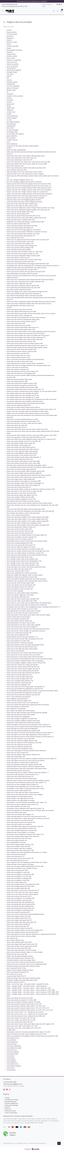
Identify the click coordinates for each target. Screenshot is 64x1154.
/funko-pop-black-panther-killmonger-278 (20, 228)
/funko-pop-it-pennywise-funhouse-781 (19, 633)
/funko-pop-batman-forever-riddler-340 (19, 621)
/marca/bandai (11, 1040)
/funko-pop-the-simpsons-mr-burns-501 (19, 744)
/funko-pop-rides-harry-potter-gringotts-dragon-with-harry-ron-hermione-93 (31, 439)
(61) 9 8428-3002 (47, 5)
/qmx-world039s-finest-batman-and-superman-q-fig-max (25, 826)
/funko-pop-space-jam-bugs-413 (17, 425)
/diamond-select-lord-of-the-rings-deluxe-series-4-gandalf (25, 198)
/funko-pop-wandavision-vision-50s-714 (19, 160)
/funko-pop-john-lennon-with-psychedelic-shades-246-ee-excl (26, 218)
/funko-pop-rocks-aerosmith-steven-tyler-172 (21, 545)
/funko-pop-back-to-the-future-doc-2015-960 (21, 493)
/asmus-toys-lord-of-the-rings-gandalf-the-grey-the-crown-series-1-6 (29, 186)
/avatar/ (9, 114)
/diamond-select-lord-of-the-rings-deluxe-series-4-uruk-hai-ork (27, 196)
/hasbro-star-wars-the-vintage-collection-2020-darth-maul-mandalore (29, 190)
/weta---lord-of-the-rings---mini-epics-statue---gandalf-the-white (27, 984)
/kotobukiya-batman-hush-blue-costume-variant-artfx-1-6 (25, 389)
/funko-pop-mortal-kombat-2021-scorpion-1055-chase (24, 259)
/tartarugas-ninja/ (12, 132)
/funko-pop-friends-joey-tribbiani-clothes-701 (21, 527)
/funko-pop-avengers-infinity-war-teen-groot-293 (22, 932)
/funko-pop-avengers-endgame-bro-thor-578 (21, 499)
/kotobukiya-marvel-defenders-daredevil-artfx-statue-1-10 (25, 834)
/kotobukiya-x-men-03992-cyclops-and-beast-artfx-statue (25, 788)
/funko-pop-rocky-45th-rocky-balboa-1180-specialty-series (25, 156)
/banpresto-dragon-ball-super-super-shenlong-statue (23, 978)
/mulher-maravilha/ (12, 46)
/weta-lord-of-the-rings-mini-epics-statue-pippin (22, 649)
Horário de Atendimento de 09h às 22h (14, 6)
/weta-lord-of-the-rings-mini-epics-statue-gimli (22, 778)
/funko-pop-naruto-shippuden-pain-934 (19, 283)
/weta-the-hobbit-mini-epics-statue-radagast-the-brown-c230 (26, 1034)
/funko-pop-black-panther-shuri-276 (18, 224)
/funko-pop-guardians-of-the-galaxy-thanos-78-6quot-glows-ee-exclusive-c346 (32, 1036)
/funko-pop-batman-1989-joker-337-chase (20, 595)
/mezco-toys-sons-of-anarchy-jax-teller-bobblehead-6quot (25, 914)
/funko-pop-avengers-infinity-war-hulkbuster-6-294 (23, 884)
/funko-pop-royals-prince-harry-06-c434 (20, 1022)
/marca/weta (11, 1058)
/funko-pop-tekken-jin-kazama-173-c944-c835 (21, 1000)
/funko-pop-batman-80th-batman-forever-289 (21, 311)
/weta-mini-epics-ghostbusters (16, 150)
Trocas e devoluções (11, 1113)
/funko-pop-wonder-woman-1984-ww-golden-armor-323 (25, 639)
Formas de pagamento (11, 1103)
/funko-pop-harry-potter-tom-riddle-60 (19, 824)
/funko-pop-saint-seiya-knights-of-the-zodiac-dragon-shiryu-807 (27, 519)
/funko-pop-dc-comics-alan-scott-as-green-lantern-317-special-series (29, 603)
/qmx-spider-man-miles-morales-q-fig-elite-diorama (23, 501)
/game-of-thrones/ (12, 88)
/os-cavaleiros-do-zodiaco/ (15, 134)
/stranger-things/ (12, 72)
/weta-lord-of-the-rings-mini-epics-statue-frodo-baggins (25, 794)
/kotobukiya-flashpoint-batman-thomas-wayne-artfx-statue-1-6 (27, 345)
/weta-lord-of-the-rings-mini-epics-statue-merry (22, 647)
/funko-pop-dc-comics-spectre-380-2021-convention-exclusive (27, 231)
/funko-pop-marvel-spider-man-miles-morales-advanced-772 (26, 337)
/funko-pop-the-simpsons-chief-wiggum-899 (21, 373)
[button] (57, 11)
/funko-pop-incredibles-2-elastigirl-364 (19, 878)
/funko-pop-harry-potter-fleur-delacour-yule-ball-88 (23, 694)
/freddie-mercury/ (12, 140)
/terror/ (9, 44)
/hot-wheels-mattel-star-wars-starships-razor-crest (23, 395)
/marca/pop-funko (12, 1054)
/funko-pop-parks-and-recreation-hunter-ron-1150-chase (25, 251)
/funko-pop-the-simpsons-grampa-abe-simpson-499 (23, 730)
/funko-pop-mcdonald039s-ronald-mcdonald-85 (22, 453)
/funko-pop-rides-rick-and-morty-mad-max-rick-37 (23, 890)
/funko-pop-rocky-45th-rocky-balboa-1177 (20, 243)
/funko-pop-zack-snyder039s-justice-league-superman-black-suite (28, 263)
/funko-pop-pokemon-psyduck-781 (18, 369)
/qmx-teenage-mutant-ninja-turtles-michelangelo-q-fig (24, 561)
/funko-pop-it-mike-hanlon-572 (16, 882)
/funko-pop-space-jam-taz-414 (16, 427)
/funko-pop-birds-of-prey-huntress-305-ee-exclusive (23, 655)
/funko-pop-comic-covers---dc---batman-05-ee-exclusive (25, 1012)
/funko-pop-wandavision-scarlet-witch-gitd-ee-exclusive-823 (26, 168)
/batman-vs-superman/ (14, 60)
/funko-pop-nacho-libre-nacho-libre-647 (19, 309)
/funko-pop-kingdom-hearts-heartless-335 (20, 958)
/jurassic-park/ (11, 90)
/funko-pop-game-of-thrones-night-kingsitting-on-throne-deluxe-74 (28, 734)
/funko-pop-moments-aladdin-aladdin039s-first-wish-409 (25, 866)
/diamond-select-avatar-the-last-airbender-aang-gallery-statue (26, 465)
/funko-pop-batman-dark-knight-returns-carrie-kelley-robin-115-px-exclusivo (31, 313)
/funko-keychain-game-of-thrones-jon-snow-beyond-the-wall (26, 816)
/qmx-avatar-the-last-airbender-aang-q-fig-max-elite (23, 287)
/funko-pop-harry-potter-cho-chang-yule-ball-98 (22, 665)
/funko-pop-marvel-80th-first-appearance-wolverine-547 (25, 689)
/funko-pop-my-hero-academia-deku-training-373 (22, 784)
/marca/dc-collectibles (14, 1046)
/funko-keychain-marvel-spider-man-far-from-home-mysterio (26, 317)
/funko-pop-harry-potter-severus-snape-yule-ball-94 (23, 669)
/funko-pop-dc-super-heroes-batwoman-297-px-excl (23, 216)
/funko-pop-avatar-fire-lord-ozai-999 (18, 325)
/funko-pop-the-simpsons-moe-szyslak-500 (20, 738)
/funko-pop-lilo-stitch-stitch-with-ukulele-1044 (21, 349)
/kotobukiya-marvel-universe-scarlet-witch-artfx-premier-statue (27, 541)
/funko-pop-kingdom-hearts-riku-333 (18, 916)
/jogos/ (9, 48)
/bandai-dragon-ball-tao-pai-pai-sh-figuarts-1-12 (22, 637)
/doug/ (9, 106)
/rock (8, 142)
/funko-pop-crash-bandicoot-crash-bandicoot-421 (23, 774)
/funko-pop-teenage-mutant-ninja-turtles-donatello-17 (24, 457)
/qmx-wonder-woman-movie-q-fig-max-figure (21, 936)
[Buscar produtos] (53, 11)
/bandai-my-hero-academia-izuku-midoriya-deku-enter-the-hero (27, 581)
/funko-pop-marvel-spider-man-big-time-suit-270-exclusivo (25, 333)
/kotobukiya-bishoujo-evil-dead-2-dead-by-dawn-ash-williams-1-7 (28, 772)
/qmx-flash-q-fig (12, 938)
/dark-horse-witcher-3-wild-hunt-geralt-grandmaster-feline (25, 645)
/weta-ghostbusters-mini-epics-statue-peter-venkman (24, 611)
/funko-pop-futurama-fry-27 (15, 856)
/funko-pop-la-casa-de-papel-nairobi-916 (20, 677)
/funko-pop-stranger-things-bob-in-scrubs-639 (21, 830)
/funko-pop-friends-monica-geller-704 (19, 445)
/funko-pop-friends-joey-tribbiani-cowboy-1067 (22, 383)
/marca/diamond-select (14, 1048)
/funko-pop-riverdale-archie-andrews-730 (20, 681)
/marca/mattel (11, 1070)
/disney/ (9, 98)
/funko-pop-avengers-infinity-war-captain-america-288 (24, 764)
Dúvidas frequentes (10, 1101)
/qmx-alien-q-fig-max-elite (15, 166)
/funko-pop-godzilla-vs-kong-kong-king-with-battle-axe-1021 (26, 437)
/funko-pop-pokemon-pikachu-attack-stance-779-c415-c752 (26, 1006)
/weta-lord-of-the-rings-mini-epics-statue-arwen (22, 204)
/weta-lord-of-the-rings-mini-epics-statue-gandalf (22, 146)
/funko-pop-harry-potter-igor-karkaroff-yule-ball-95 (23, 673)
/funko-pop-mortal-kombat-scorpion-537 (20, 533)
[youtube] (7, 1090)
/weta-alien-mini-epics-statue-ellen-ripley (20, 361)
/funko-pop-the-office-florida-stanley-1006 (20, 583)
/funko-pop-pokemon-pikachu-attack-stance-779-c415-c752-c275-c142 (30, 1010)
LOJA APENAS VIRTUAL (10, 4)
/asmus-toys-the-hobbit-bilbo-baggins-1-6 (20, 814)
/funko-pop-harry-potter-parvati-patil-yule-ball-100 (23, 667)
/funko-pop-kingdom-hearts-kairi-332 (19, 918)
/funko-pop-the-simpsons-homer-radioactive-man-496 (24, 742)
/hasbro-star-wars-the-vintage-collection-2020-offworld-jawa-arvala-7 (29, 188)
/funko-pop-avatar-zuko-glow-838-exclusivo (21, 447)
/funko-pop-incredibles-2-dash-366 (18, 880)
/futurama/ (10, 110)
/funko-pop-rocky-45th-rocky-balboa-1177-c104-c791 (24, 1028)
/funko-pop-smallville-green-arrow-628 (19, 942)
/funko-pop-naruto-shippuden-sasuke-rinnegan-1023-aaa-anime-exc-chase (30, 208)
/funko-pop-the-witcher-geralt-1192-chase (20, 212)
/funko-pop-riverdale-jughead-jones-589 (19, 543)
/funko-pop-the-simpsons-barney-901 (19, 405)
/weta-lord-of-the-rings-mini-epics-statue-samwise (23, 792)
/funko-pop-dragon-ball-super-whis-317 (19, 920)
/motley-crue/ (11, 112)
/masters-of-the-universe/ (15, 96)
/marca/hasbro (11, 1060)
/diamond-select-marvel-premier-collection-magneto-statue (25, 766)
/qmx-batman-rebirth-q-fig (15, 940)
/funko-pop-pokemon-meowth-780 (18, 353)
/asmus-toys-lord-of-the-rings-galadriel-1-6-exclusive (24, 230)
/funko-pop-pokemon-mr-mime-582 (18, 641)
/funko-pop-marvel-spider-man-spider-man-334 (22, 495)
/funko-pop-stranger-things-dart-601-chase (20, 886)
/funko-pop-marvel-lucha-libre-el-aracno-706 (21, 341)
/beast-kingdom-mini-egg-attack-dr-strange (20, 800)
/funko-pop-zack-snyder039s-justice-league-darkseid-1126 (25, 281)
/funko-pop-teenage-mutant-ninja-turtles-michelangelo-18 (25, 483)
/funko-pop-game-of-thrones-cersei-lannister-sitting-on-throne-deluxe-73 (30, 736)
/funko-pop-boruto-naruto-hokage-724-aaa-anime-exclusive (26, 631)
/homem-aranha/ (12, 56)
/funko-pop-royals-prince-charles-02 (18, 924)
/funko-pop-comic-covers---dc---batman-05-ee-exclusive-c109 (27, 1014)
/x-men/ (9, 120)
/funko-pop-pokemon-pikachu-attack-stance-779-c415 (24, 1004)
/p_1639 (9, 148)
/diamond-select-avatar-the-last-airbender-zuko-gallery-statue (26, 267)
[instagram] (10, 1090)
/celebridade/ (11, 84)
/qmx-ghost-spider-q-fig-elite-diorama (19, 289)
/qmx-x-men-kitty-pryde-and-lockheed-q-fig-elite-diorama (25, 359)
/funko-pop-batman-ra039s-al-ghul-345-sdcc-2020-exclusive (26, 579)
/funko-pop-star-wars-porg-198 (17, 954)
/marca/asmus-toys (13, 1038)
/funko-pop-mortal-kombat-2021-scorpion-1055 (22, 269)
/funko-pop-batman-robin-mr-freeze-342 (20, 589)
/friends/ (9, 102)
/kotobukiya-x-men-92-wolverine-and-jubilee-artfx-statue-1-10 (27, 802)
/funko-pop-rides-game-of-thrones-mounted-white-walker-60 (26, 750)
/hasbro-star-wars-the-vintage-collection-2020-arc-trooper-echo (27, 192)
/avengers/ (10, 94)
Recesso (7, 1107)
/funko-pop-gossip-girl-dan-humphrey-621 (20, 906)
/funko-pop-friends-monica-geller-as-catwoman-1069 (24, 481)
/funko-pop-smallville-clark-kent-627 (18, 912)
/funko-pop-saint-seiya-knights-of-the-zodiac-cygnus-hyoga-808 (27, 521)
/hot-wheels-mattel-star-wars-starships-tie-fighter (22, 393)
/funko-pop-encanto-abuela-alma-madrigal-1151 (22, 245)
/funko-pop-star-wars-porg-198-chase (19, 948)
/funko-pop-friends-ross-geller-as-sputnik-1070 (22, 385)
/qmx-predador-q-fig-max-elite (16, 170)
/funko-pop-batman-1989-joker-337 (18, 597)
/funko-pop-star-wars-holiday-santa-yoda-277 (21, 321)
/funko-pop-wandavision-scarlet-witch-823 (20, 261)
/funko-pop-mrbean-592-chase (16, 812)
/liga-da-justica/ (12, 32)
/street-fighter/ (11, 68)
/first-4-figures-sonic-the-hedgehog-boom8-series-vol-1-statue (27, 852)
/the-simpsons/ (11, 124)
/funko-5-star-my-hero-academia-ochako (20, 748)
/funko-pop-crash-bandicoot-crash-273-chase (21, 950)
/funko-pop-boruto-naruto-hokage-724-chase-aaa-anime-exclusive (28, 629)
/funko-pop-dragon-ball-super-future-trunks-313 (22, 944)
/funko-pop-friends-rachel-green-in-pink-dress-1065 (23, 461)
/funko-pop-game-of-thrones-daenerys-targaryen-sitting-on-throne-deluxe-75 (31, 758)
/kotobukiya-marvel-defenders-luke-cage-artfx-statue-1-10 (25, 808)
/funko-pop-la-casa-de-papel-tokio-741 (19, 675)
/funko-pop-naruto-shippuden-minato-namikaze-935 (23, 255)
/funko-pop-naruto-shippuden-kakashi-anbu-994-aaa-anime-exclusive (29, 303)
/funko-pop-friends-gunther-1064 (17, 381)
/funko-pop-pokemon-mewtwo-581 (18, 619)
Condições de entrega (11, 1099)
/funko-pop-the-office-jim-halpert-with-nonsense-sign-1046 (26, 509)
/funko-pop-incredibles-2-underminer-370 (20, 910)
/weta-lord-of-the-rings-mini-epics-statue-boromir (23, 613)
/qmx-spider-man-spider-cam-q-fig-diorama (21, 710)
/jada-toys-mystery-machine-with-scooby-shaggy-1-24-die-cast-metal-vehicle (31, 391)
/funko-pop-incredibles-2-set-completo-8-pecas (22, 868)
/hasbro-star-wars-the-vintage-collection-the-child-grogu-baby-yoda (28, 365)
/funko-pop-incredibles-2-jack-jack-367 (19, 900)
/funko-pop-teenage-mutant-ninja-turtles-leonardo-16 (24, 293)
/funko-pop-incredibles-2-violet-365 (18, 872)
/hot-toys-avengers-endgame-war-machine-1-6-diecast (24, 182)
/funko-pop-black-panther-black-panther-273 (21, 235)
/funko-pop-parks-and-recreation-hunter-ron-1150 (22, 253)
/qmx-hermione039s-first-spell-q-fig (18, 806)
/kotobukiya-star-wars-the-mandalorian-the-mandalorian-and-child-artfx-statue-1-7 (33, 265)
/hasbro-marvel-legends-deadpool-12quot (20, 970)
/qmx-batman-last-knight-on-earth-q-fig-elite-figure (23, 513)
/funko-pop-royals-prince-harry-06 (18, 926)
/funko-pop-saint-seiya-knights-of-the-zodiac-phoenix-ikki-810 (27, 555)
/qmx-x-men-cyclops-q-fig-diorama (18, 515)
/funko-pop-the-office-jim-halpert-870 (19, 700)
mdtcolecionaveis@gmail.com (12, 1084)
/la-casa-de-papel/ (12, 130)
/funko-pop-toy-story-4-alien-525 (17, 752)
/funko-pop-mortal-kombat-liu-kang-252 (20, 928)
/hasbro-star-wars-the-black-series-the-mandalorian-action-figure (27, 411)
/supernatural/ (11, 126)
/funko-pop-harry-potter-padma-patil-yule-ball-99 (22, 671)
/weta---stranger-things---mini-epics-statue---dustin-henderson (27, 986)
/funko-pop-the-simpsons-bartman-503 (19, 746)
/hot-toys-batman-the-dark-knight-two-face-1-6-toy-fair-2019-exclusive (29, 659)
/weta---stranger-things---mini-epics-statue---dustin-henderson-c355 (29, 988)
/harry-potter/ (11, 58)
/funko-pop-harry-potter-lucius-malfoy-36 (20, 858)
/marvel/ (9, 80)
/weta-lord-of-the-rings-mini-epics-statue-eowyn (22, 206)
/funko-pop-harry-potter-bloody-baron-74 (20, 776)
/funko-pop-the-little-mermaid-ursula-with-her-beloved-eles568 (27, 712)
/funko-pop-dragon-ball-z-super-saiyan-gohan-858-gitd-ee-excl (27, 291)
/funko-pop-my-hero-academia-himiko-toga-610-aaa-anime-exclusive (29, 475)
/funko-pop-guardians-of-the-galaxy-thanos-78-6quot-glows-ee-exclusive (30, 810)
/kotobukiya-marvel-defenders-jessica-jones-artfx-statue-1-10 (26, 782)
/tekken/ (9, 40)
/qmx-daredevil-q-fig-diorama (16, 708)
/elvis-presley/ (11, 138)
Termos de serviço (10, 1111)
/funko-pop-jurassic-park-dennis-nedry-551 (20, 908)
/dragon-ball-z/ (11, 54)
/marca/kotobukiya (13, 1052)
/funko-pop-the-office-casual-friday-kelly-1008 (22, 601)
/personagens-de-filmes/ (14, 50)
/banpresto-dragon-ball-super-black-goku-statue (22, 980)
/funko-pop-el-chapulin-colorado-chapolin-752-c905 (23, 1002)
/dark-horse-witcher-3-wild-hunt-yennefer (20, 643)
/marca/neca (10, 1068)
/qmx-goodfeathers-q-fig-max (16, 842)
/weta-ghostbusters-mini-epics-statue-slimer (21, 623)
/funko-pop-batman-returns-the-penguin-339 (21, 585)
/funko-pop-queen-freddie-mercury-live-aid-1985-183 (24, 441)
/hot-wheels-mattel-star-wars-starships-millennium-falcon (25, 401)
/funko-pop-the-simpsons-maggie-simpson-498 (22, 740)
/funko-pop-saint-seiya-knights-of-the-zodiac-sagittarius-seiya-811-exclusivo (31, 331)
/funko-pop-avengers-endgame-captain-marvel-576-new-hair (26, 663)
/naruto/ (9, 30)
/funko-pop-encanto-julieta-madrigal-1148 (20, 247)
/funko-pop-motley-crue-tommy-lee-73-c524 (21, 1018)
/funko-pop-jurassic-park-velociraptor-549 (20, 850)
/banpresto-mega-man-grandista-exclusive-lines (22, 577)
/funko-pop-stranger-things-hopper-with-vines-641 (23, 836)
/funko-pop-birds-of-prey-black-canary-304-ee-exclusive (25, 657)
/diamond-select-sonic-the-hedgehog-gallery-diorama (24, 200)
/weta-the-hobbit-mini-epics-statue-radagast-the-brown (24, 202)
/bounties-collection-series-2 (16, 982)
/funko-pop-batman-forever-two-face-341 (20, 587)
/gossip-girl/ (10, 104)
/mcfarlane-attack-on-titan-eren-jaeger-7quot (21, 960)
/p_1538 (9, 307)
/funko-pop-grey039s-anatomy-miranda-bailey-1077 (23, 421)
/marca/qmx (10, 1056)
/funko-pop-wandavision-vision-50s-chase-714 (21, 158)
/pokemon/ (10, 36)
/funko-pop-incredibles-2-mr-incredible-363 (20, 898)
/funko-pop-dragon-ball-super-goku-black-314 (21, 922)
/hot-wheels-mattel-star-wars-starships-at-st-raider (23, 397)
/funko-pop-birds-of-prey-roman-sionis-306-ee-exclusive (25, 653)
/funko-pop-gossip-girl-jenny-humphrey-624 (21, 904)
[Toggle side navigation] (2, 11)
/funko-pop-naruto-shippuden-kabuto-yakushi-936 (23, 285)
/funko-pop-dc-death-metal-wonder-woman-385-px (23, 407)
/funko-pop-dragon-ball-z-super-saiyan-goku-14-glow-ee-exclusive (28, 818)
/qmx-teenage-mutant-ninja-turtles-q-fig (19, 557)
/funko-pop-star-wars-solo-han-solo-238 (20, 820)
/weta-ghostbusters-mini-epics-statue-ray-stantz (22, 273)
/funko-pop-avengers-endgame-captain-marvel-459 (23, 720)
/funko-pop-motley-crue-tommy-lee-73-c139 (21, 1020)
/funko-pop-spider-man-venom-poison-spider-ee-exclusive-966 (27, 164)
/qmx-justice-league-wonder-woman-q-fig (20, 844)
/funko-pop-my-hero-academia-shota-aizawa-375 (22, 804)
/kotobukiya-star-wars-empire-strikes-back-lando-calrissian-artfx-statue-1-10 (31, 409)
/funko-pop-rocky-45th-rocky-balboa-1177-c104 (22, 1026)
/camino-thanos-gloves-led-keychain (18, 617)
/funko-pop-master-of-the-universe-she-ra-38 (21, 455)
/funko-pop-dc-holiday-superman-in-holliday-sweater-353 (25, 549)
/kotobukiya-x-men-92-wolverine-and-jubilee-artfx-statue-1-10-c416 (28, 1032)
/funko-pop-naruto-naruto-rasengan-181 (19, 315)
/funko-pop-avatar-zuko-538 (16, 323)
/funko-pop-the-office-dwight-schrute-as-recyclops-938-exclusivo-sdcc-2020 (31, 435)
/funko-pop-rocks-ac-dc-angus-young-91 (20, 539)
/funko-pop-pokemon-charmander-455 (19, 683)
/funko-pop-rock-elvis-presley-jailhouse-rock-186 (22, 419)
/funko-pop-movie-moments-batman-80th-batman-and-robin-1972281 (29, 726)
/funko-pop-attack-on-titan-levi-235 (18, 257)
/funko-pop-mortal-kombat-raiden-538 (19, 529)
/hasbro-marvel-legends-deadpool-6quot (20, 956)
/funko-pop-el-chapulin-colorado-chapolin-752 (21, 537)
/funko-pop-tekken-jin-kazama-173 (18, 972)
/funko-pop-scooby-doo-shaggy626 (18, 716)
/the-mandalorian (12, 144)
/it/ (7, 92)
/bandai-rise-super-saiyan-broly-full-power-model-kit (23, 722)
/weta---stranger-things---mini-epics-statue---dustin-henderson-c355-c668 (31, 990)
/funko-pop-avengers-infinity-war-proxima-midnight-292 (25, 930)
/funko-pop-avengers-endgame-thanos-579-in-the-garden (25, 661)
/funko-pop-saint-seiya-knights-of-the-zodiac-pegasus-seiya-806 (27, 517)
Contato (7, 1097)
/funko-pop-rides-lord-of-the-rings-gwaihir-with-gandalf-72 (25, 687)
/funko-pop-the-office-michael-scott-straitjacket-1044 (24, 523)
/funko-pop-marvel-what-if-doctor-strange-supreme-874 (25, 343)
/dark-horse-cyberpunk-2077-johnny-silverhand (21, 573)
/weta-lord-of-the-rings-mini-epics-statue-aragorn (22, 892)
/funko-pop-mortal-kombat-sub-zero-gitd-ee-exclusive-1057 (26, 271)
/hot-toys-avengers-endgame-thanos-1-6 (20, 180)
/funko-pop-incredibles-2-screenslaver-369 (20, 874)
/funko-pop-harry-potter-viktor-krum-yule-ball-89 (22, 702)
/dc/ (8, 78)
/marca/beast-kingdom (14, 1066)
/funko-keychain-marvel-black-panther (19, 249)
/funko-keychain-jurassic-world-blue (18, 770)
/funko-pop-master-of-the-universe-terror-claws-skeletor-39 (26, 477)
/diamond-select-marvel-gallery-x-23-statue (21, 832)
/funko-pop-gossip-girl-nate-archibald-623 (20, 902)
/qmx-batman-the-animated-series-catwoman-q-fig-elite (24, 295)
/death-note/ (11, 108)
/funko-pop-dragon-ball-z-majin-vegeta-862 (21, 479)
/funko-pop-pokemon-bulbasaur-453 (18, 685)
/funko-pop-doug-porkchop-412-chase (19, 838)
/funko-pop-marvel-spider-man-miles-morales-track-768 (24, 339)
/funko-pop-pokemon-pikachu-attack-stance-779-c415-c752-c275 (28, 1008)
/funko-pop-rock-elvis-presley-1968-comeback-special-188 (25, 471)
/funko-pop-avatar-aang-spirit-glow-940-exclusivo (23, 449)
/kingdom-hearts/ (12, 82)
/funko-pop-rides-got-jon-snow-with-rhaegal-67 (22, 627)
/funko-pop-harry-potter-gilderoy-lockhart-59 (21, 828)
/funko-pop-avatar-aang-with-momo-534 (20, 459)
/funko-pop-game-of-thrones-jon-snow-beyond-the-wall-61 (25, 760)
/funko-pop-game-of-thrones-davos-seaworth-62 (22, 762)
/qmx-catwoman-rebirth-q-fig (16, 968)
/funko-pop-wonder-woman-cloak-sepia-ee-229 (22, 946)
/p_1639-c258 (11, 1030)
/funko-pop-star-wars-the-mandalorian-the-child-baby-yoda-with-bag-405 (30, 511)
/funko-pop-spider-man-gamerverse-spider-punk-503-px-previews (28, 704)
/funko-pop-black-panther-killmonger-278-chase (22, 226)
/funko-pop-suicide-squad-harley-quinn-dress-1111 (22, 327)
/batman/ (9, 52)
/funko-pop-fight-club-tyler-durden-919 (19, 569)
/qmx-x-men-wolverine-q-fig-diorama (18, 696)
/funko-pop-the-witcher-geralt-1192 (18, 214)
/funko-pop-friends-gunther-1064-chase (19, 379)
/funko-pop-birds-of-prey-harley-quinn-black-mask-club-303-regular (28, 615)
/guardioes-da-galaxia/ (14, 70)
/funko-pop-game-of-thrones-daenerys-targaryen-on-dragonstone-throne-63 (31, 934)
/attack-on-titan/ (12, 42)
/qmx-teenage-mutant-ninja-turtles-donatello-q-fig (23, 565)
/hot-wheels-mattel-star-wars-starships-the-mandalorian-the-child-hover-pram (31, 399)
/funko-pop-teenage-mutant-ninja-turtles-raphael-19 (23, 485)
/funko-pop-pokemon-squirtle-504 (18, 706)
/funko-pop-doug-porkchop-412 (17, 840)
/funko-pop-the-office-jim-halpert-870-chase (21, 547)
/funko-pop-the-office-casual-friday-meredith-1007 (23, 599)
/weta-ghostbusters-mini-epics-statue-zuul (20, 305)
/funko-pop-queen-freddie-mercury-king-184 (21, 443)
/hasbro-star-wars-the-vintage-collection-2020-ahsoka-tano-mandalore (29, 194)
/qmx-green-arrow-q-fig (14, 974)
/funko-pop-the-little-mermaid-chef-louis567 (21, 714)
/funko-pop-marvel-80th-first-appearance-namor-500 (24, 692)
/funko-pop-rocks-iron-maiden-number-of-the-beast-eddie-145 (27, 535)
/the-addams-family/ (13, 122)
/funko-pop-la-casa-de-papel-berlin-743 (19, 679)
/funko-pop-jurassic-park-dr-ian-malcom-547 (21, 822)
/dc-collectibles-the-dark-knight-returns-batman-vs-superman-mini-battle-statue (32, 691)
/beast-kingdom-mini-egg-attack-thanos (19, 796)
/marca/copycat (12, 1044)
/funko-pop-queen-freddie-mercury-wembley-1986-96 (24, 473)
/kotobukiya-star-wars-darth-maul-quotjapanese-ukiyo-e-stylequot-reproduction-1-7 (33, 607)
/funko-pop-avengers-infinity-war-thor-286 (20, 497)
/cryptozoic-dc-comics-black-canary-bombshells (22, 593)
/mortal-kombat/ (12, 34)
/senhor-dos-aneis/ (12, 64)
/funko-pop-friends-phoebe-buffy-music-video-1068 (23, 463)
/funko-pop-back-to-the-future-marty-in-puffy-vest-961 (24, 491)
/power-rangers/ (12, 118)
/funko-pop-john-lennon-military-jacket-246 (20, 220)
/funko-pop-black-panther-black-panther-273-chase (23, 233)
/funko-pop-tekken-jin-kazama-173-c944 (20, 998)
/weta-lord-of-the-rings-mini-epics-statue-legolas (22, 894)
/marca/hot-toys (12, 1050)
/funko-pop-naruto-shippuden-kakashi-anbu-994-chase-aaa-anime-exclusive (31, 301)
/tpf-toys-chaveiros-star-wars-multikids (19, 848)
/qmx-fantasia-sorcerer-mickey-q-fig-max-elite (21, 351)
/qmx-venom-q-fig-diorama (15, 651)
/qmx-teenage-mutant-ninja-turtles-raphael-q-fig (22, 559)
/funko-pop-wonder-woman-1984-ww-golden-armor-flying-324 (27, 605)
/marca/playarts (12, 1062)
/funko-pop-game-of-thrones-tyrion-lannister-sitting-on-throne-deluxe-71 (30, 732)
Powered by (28, 1149)
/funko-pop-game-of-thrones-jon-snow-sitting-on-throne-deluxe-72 (28, 724)
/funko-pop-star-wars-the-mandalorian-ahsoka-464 (23, 319)
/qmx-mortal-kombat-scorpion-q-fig (18, 357)
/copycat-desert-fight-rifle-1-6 (16, 976)
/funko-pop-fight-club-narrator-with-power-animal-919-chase (26, 567)
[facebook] (4, 1090)
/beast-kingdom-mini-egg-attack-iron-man (20, 798)
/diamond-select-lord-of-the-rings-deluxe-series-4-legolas (25, 174)
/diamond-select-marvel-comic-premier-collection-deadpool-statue (28, 780)
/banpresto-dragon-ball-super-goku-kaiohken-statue (23, 966)
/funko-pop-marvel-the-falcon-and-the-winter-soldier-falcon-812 (27, 429)
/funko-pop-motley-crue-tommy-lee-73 (19, 896)
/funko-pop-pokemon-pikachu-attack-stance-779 (22, 371)
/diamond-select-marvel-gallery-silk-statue (20, 864)
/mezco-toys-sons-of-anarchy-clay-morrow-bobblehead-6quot (27, 964)
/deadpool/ (10, 38)
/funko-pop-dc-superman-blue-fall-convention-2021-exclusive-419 (28, 239)
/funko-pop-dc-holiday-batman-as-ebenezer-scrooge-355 (25, 553)
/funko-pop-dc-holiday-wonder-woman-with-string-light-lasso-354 (28, 551)
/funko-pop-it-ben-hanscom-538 (17, 870)
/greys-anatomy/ (12, 136)
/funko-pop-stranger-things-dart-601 (18, 888)
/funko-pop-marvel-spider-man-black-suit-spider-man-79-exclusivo (28, 335)
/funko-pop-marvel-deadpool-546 (17, 635)
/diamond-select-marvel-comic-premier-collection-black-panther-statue (29, 503)
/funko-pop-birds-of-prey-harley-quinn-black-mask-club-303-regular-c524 (30, 1024)
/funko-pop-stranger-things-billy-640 (18, 846)
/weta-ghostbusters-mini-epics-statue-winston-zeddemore (25, 363)
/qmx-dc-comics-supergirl (15, 591)
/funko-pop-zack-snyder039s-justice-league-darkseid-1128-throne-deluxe (30, 279)
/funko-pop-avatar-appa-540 (16, 756)
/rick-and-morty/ (12, 62)
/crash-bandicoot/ (12, 116)
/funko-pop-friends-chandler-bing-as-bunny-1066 (22, 387)
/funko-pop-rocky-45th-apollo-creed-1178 (20, 241)
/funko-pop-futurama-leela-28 (16, 854)
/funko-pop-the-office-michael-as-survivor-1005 (22, 609)
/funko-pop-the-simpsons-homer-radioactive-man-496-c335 (26, 1016)
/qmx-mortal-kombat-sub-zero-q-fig (18, 355)
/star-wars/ (10, 74)
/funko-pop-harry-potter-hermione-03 (19, 487)
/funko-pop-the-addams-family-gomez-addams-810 (23, 754)
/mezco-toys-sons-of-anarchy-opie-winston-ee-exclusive (25, 962)
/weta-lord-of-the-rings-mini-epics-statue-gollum (22, 451)
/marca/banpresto (12, 1042)
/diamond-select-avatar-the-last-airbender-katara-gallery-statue (27, 347)
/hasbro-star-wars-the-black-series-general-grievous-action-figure (28, 413)
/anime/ (9, 76)
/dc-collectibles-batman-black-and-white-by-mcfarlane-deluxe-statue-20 (30, 467)
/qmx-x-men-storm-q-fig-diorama (17, 367)
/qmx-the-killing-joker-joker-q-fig (17, 860)
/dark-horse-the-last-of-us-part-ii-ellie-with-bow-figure (24, 423)
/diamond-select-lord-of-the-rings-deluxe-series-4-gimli (24, 172)
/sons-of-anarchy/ (12, 66)
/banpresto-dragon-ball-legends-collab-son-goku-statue (24, 575)
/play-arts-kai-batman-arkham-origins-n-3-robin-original (24, 952)
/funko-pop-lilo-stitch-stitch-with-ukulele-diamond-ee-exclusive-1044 (29, 184)
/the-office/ (10, 128)
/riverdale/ (10, 100)
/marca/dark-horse (12, 1064)
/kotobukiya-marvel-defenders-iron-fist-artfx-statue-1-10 (25, 786)
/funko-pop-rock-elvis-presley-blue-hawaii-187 (21, 469)
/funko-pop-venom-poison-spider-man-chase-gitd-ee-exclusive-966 (28, 162)
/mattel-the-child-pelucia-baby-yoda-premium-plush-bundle (26, 403)
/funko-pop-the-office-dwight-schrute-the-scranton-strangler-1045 (28, 525)
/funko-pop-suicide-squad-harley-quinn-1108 (21, 329)
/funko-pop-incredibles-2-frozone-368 (19, 876)
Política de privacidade (11, 1105)
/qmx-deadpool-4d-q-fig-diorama (17, 698)
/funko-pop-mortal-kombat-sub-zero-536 (20, 531)
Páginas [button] (6, 1094)
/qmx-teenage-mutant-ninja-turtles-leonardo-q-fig (22, 563)
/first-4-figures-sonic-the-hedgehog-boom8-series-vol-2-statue (27, 862)
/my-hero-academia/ (13, 86)
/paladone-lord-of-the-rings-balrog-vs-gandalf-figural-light (25, 222)
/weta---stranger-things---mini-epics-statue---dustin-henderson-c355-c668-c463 (32, 992)
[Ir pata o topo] (59, 1143)
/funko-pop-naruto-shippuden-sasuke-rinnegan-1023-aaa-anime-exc (28, 210)
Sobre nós (8, 1109)
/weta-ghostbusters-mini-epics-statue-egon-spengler (23, 625)
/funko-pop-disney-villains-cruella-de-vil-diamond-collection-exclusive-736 (30, 489)
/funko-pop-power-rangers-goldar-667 (19, 790)
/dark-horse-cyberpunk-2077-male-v (18, 571)
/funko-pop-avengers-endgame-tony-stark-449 (22, 718)
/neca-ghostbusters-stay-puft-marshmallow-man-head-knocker (27, 768)
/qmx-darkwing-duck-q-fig (15, 237)
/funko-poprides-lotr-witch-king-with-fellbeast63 (22, 728)
